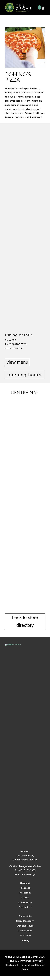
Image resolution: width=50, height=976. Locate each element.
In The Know (25, 902)
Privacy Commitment (21, 960)
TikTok (25, 897)
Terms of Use (27, 965)
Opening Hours (25, 925)
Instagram (25, 892)
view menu (17, 362)
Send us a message (25, 874)
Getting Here (25, 930)
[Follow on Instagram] (11, 353)
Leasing (25, 940)
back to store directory (25, 621)
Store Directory (25, 920)
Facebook (25, 887)
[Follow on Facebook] (6, 354)
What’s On (25, 935)
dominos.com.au (14, 348)
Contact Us (25, 907)
